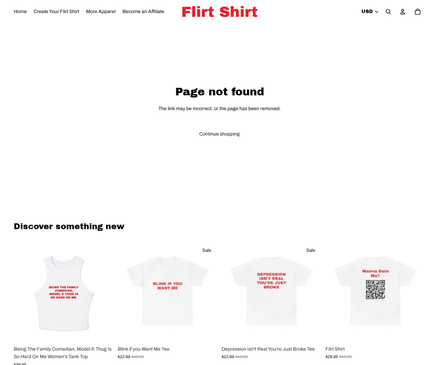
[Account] (402, 11)
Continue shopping (219, 134)
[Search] (388, 11)
